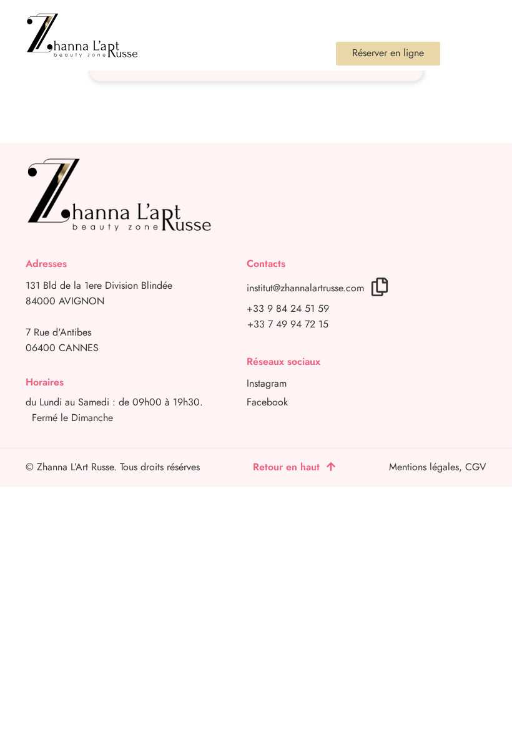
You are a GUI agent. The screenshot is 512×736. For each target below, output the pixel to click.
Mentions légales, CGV (437, 467)
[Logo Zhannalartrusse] (82, 35)
